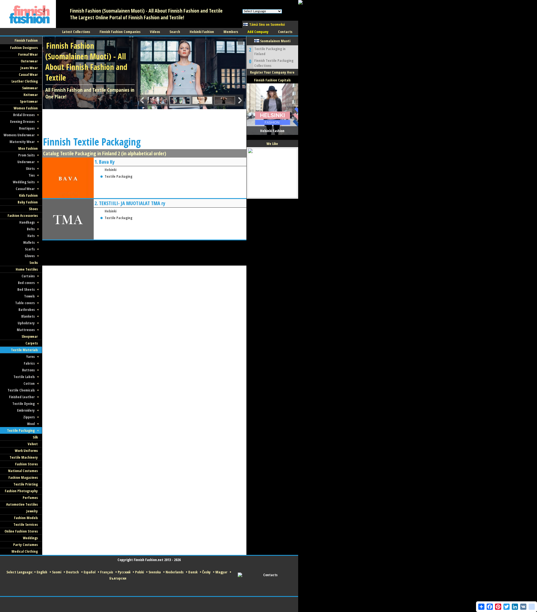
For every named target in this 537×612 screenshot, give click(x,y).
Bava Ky (107, 161)
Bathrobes (26, 309)
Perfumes (30, 497)
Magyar (221, 572)
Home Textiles (27, 269)
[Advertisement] (144, 121)
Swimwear (30, 87)
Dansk (192, 572)
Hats (31, 235)
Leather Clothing (24, 81)
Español (89, 572)
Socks (33, 262)
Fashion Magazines (23, 477)
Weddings (30, 537)
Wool (31, 423)
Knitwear (30, 94)
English (42, 572)
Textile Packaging (21, 430)
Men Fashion (28, 148)
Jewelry (32, 510)
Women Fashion (26, 108)
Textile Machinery (24, 457)
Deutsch (72, 572)
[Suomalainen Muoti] (28, 26)
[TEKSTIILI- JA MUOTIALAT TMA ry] (68, 238)
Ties (32, 175)
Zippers (29, 416)
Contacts (270, 574)
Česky (206, 572)
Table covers (25, 302)
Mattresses (26, 329)
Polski (139, 572)
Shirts (30, 168)
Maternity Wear (22, 141)
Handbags (27, 222)
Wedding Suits (24, 181)
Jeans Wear (29, 67)
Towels (29, 296)
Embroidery (26, 410)
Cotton (29, 383)
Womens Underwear (19, 134)
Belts (31, 228)
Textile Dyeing (23, 403)
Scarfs (30, 249)
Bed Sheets (26, 289)
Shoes (33, 208)
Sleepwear (30, 336)
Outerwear (29, 61)
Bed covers (26, 282)
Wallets (29, 242)
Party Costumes (25, 544)
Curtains (28, 275)
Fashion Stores (26, 463)
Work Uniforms (26, 450)
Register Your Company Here (272, 72)
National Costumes (23, 470)
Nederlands (174, 572)
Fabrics (29, 363)
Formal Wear (28, 54)
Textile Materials (24, 349)
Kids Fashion (28, 195)
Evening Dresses (22, 121)
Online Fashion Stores (21, 531)
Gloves (30, 255)
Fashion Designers (24, 47)
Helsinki (110, 169)
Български (117, 578)
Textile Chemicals (21, 390)
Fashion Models (26, 517)
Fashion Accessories (23, 215)
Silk (35, 437)
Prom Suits (26, 155)
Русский (124, 572)
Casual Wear (28, 74)
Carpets (31, 343)
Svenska (155, 572)
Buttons (28, 369)
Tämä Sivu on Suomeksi (267, 24)
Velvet (33, 443)
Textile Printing (25, 484)
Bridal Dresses (24, 114)
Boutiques (27, 128)
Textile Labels (24, 376)
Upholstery (26, 322)
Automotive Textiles (22, 504)
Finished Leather (22, 396)
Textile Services (25, 524)
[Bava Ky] (68, 196)
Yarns (30, 356)
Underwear (26, 161)
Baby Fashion (28, 202)
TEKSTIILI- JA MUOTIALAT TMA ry (132, 203)
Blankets (28, 316)
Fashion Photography (21, 490)
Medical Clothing (24, 551)
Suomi (56, 572)
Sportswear (29, 101)
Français (106, 572)
